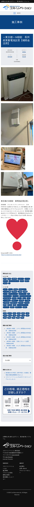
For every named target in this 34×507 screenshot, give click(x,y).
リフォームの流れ (8, 472)
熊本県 (14, 313)
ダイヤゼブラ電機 (7, 291)
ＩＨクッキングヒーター (14, 280)
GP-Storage (27, 302)
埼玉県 (10, 315)
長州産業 (10, 56)
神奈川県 (9, 313)
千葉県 (27, 313)
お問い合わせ (23, 468)
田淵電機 (25, 291)
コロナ (28, 298)
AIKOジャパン (18, 307)
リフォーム (27, 278)
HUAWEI (14, 298)
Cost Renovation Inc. (16, 492)
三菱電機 (20, 291)
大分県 (23, 315)
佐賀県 (5, 317)
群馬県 (9, 317)
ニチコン (10, 289)
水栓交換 (5, 283)
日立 (28, 293)
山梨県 (14, 315)
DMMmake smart (14, 302)
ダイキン (19, 298)
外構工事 (27, 280)
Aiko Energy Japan (7, 298)
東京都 (24, 56)
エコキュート (20, 278)
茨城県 (18, 313)
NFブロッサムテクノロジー (25, 295)
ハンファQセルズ (7, 300)
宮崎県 (27, 315)
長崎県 (13, 317)
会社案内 (21, 466)
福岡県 (23, 313)
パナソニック (15, 295)
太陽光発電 (14, 278)
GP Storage (21, 300)
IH (9, 283)
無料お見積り (6, 475)
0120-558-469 (15, 455)
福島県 (18, 317)
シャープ (5, 293)
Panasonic (10, 304)
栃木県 (18, 315)
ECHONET (21, 302)
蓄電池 (24, 52)
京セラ (24, 298)
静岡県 (22, 317)
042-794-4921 (9, 457)
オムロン (5, 289)
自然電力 (25, 307)
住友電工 (12, 307)
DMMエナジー (15, 300)
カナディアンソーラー (13, 293)
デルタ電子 (27, 300)
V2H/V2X (5, 280)
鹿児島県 (5, 315)
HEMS (9, 278)
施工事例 (17, 22)
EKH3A (21, 280)
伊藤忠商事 (14, 291)
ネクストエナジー (22, 293)
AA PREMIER (6, 302)
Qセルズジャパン (22, 289)
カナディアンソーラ (7, 295)
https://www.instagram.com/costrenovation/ (11, 254)
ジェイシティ (6, 307)
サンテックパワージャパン (22, 304)
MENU (19, 13)
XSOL (14, 304)
